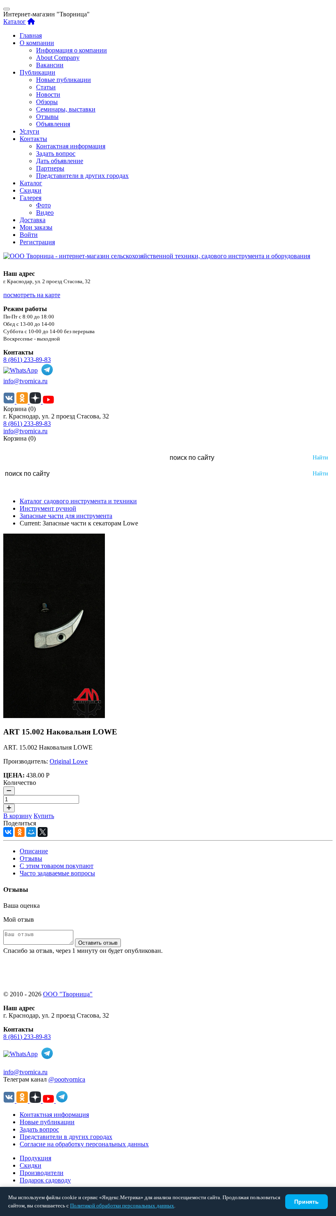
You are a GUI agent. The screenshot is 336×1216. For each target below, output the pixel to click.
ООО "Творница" (68, 994)
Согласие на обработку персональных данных (84, 1144)
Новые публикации (63, 79)
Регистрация (37, 242)
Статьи (46, 87)
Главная (31, 35)
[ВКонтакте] (8, 832)
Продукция (35, 1158)
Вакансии (50, 64)
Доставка (32, 219)
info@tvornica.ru (25, 380)
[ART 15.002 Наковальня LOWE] (54, 715)
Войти (29, 234)
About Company (57, 57)
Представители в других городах (82, 175)
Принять (306, 1201)
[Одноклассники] (20, 832)
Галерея (30, 197)
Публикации (37, 72)
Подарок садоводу (45, 1180)
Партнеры (50, 168)
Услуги (29, 131)
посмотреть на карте (31, 294)
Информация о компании (71, 50)
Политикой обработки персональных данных (122, 1205)
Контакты (33, 138)
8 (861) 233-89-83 (27, 359)
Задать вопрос (55, 153)
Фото (43, 205)
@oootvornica (66, 1079)
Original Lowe (69, 761)
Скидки (30, 190)
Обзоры (47, 101)
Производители (42, 1172)
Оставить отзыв (98, 943)
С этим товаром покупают (56, 865)
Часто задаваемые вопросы (57, 873)
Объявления (53, 123)
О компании (37, 42)
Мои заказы (36, 227)
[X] (43, 832)
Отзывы (47, 116)
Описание (34, 851)
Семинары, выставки (65, 109)
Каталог (14, 21)
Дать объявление (59, 160)
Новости (48, 94)
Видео (45, 212)
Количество (19, 782)
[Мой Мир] (31, 832)
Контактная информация (70, 146)
